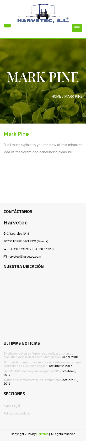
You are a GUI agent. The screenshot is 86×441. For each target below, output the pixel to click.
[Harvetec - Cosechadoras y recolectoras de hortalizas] (43, 12)
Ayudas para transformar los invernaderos (33, 380)
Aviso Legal (12, 406)
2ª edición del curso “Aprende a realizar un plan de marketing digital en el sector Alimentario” (38, 355)
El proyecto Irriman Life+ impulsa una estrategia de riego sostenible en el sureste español (42, 364)
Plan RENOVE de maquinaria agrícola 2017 (32, 371)
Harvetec (42, 434)
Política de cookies (17, 413)
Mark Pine (16, 134)
